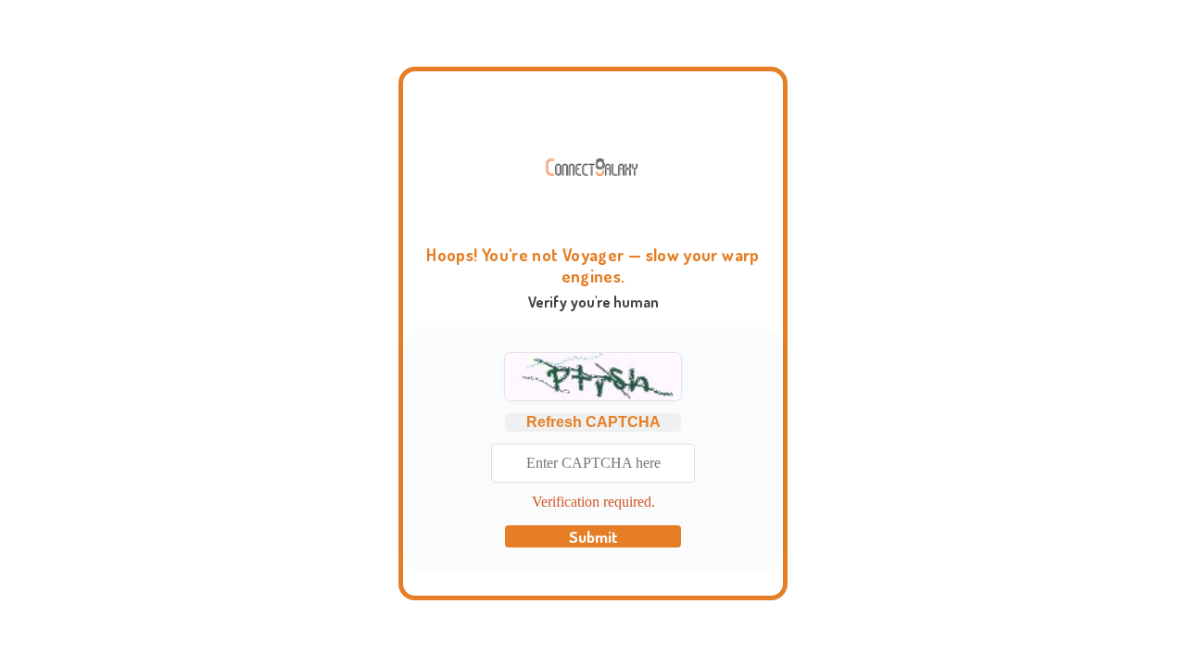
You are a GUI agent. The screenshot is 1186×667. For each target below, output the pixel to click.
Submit (593, 536)
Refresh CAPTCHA (593, 422)
